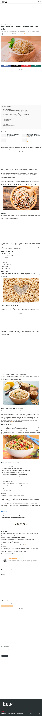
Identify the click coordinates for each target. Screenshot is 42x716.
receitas (36, 535)
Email (2, 593)
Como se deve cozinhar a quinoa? (9, 125)
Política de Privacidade (20, 713)
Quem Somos (13, 713)
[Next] (22, 145)
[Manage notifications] (39, 713)
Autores (9, 713)
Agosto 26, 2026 (9, 136)
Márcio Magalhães (8, 33)
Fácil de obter (6, 120)
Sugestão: (5, 126)
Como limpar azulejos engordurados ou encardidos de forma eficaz (16, 110)
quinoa (6, 553)
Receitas (5, 24)
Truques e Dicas (9, 24)
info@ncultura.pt (9, 709)
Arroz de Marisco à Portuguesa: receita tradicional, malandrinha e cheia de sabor (18, 111)
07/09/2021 (14, 33)
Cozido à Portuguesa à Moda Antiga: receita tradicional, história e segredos (17, 114)
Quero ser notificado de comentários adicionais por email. (12, 600)
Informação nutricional (7, 119)
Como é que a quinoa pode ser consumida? (11, 123)
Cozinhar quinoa (5, 124)
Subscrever (5, 655)
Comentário (3, 574)
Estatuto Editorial (3, 713)
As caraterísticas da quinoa (7, 121)
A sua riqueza (6, 118)
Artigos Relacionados (8, 109)
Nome (2, 588)
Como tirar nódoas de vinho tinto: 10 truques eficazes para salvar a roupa (17, 113)
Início (2, 24)
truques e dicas (28, 544)
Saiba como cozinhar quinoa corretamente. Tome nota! (12, 115)
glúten (12, 421)
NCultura (4, 128)
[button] (21, 49)
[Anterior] (20, 145)
